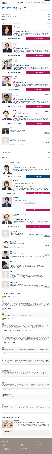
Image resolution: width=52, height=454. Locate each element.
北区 (14, 274)
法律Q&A (4, 444)
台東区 (17, 167)
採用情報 (39, 444)
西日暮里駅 (19, 130)
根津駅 (19, 253)
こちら (19, 23)
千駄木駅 (19, 243)
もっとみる (26, 412)
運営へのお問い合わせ (6, 449)
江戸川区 (18, 434)
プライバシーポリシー (24, 445)
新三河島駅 (19, 140)
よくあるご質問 (5, 448)
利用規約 (22, 444)
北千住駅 (21, 183)
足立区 (17, 183)
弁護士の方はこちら (47, 0)
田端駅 (18, 274)
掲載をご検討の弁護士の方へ (25, 448)
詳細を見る (47, 132)
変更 (49, 14)
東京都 (12, 130)
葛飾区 (16, 434)
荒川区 (15, 79)
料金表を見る (27, 31)
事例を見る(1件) (27, 99)
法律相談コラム (5, 445)
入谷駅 (21, 167)
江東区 (9, 434)
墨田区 (6, 434)
